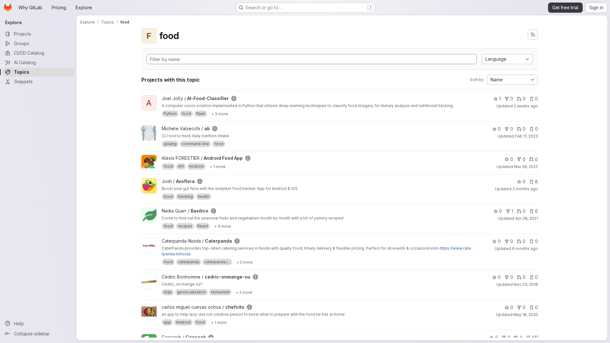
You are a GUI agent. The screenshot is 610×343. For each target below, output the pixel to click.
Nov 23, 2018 (526, 284)
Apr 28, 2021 (526, 218)
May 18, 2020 (525, 314)
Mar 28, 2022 (526, 166)
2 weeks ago (526, 106)
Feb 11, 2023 (526, 136)
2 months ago (525, 188)
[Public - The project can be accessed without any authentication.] (233, 98)
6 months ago (525, 248)
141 (535, 337)
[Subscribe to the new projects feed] (533, 35)
